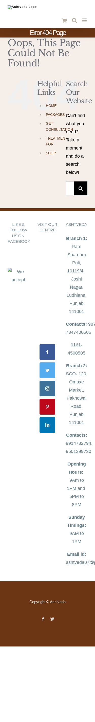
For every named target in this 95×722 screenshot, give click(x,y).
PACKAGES (55, 115)
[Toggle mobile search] (74, 20)
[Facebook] (47, 352)
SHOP (51, 153)
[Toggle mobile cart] (64, 20)
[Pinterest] (47, 407)
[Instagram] (47, 388)
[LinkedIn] (47, 425)
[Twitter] (47, 370)
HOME (51, 106)
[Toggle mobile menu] (84, 20)
